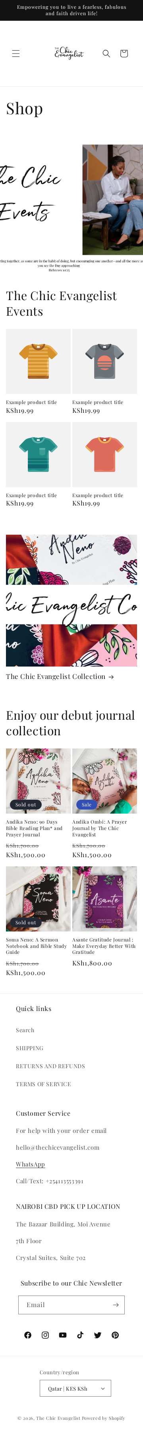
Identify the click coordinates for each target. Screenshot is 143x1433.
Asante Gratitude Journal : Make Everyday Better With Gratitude (104, 946)
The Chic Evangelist (58, 1418)
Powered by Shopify (104, 1418)
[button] (16, 53)
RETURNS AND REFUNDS (50, 1066)
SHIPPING (30, 1048)
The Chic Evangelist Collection (56, 676)
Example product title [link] (31, 402)
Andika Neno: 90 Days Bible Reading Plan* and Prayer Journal (34, 828)
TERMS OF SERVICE (44, 1084)
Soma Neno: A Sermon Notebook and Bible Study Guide (36, 946)
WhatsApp (30, 1164)
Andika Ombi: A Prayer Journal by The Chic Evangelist (99, 828)
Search (25, 1030)
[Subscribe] (115, 1305)
